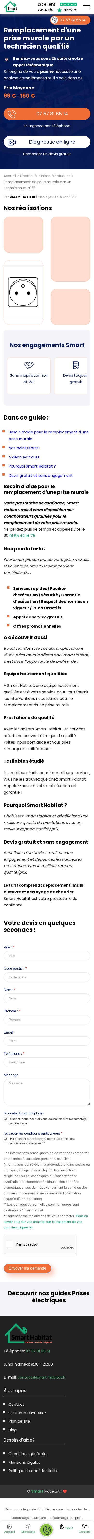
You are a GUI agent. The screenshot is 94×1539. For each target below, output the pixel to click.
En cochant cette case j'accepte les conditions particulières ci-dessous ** (41, 1141)
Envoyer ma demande (27, 1268)
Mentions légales (24, 1462)
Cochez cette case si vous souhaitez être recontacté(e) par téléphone (47, 1121)
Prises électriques (55, 175)
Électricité (28, 175)
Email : (9, 1032)
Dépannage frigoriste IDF (23, 1509)
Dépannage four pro (65, 1518)
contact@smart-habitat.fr (42, 1377)
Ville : (9, 947)
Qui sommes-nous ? (27, 1413)
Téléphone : (14, 1053)
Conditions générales (28, 1453)
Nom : (10, 990)
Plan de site (19, 1421)
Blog (12, 1430)
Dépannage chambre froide (66, 1509)
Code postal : (15, 968)
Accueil (10, 175)
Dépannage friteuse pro (28, 1518)
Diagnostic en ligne (52, 142)
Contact (16, 1404)
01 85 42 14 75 (22, 536)
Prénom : (12, 1011)
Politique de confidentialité (33, 1471)
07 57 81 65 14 (52, 113)
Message (11, 1075)
